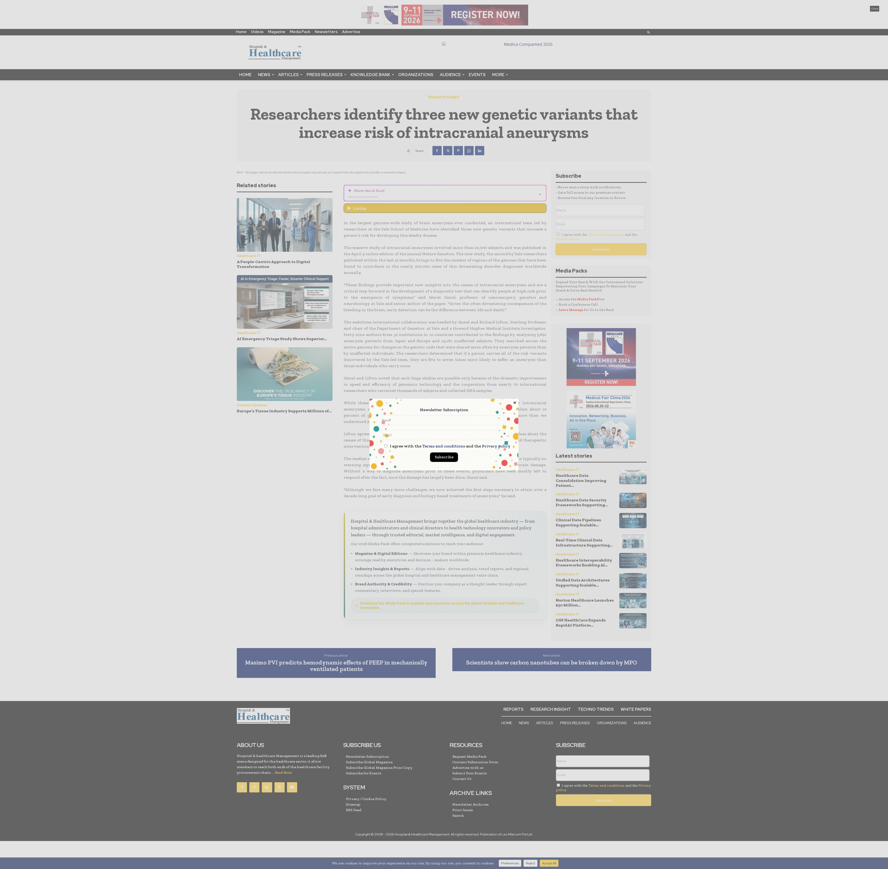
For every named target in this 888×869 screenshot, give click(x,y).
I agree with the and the (449, 446)
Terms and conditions (443, 446)
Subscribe (444, 457)
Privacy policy (496, 446)
